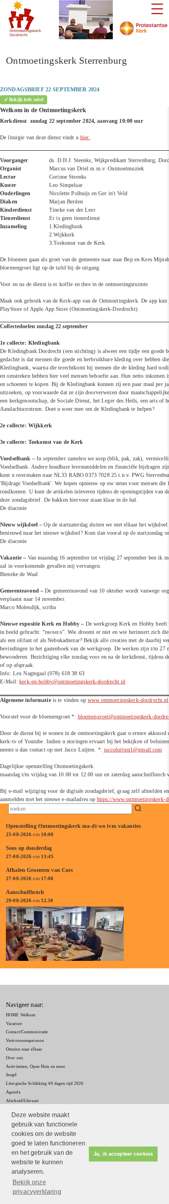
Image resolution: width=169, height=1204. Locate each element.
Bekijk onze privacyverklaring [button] (37, 1187)
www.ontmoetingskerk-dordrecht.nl (128, 700)
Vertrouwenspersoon (25, 1040)
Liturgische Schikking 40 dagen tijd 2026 (44, 1083)
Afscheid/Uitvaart (22, 1100)
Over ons (14, 1057)
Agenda (13, 1092)
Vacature (14, 1023)
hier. (85, 137)
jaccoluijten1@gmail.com (133, 750)
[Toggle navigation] (157, 9)
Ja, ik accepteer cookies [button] (123, 1154)
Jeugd (11, 1074)
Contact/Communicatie (27, 1031)
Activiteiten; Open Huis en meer (35, 1066)
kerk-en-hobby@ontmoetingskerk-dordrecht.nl (72, 682)
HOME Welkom (20, 1014)
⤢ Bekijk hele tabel (23, 99)
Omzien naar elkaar (24, 1049)
